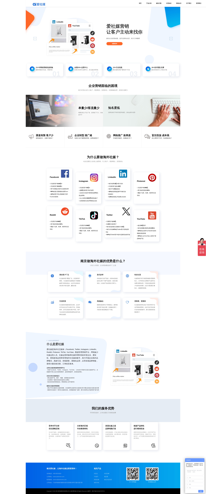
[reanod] (39, 4)
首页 (140, 3)
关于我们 (188, 3)
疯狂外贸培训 (108, 479)
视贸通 (106, 476)
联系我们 (198, 3)
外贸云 (96, 473)
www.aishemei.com (58, 476)
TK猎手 (96, 476)
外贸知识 (168, 3)
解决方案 (158, 3)
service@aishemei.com (59, 479)
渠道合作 (178, 3)
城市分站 (96, 482)
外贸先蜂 (106, 473)
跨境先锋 (96, 479)
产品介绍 (148, 3)
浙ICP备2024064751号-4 (98, 491)
